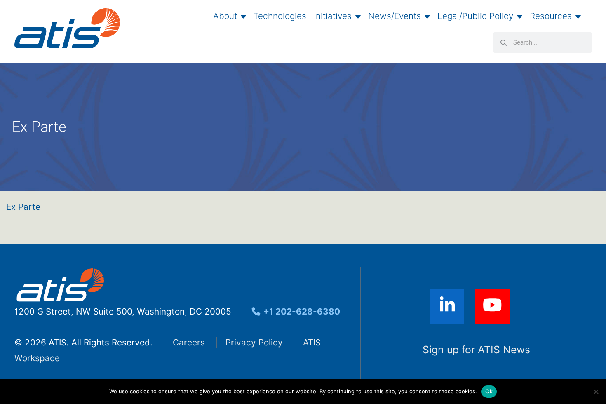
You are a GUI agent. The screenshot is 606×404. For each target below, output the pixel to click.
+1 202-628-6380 (300, 311)
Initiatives (333, 16)
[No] (596, 392)
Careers (189, 342)
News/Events (394, 16)
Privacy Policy (254, 342)
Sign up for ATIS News (476, 349)
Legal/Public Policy (475, 16)
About (225, 16)
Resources (551, 16)
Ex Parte (23, 207)
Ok (489, 391)
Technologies (280, 16)
